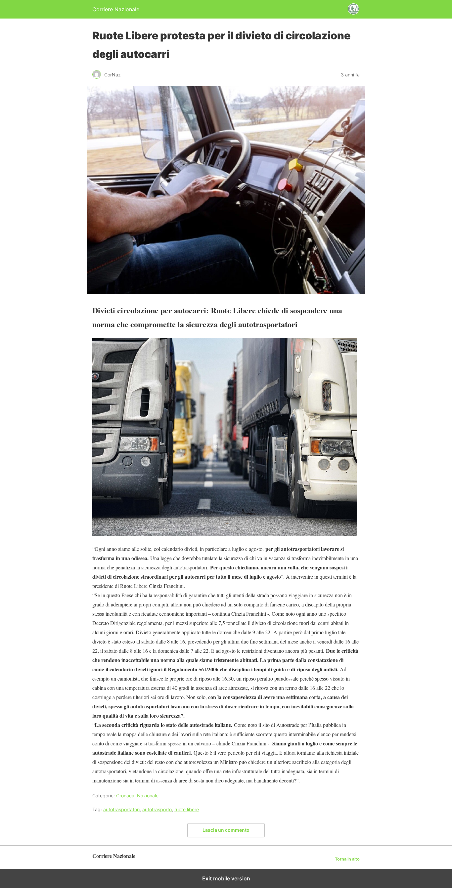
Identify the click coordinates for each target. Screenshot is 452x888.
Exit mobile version (226, 878)
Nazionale (147, 795)
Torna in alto (347, 859)
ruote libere (186, 809)
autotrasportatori (121, 809)
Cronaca (125, 795)
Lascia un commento (226, 830)
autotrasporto (157, 809)
